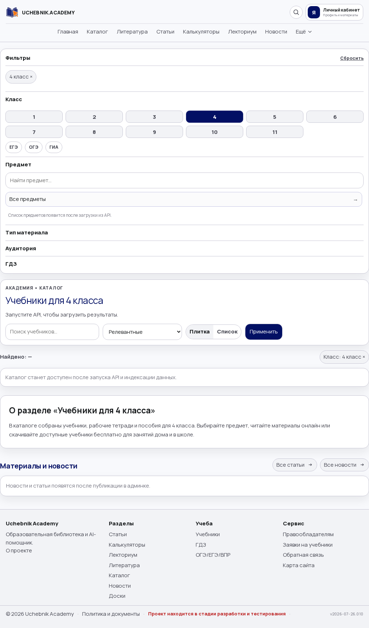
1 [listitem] (34, 117)
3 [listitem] (154, 117)
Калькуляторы (201, 31)
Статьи (165, 31)
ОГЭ (34, 147)
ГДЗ (201, 544)
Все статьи (291, 464)
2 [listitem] (94, 117)
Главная (68, 31)
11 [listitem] (274, 132)
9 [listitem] (154, 132)
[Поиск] (296, 12)
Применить (264, 331)
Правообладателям (308, 534)
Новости (276, 31)
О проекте (19, 550)
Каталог (97, 31)
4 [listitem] (215, 117)
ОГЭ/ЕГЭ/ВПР (213, 555)
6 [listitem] (335, 117)
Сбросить (352, 58)
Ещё (301, 31)
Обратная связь (303, 555)
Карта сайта (299, 565)
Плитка (200, 331)
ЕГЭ (13, 147)
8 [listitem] (94, 132)
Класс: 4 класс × (344, 356)
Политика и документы (111, 614)
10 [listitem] (215, 132)
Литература (132, 31)
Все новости (340, 464)
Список (227, 331)
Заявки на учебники (308, 544)
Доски (117, 596)
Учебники (208, 534)
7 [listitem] (34, 132)
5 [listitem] (274, 117)
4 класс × (20, 76)
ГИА (53, 147)
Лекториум (242, 31)
